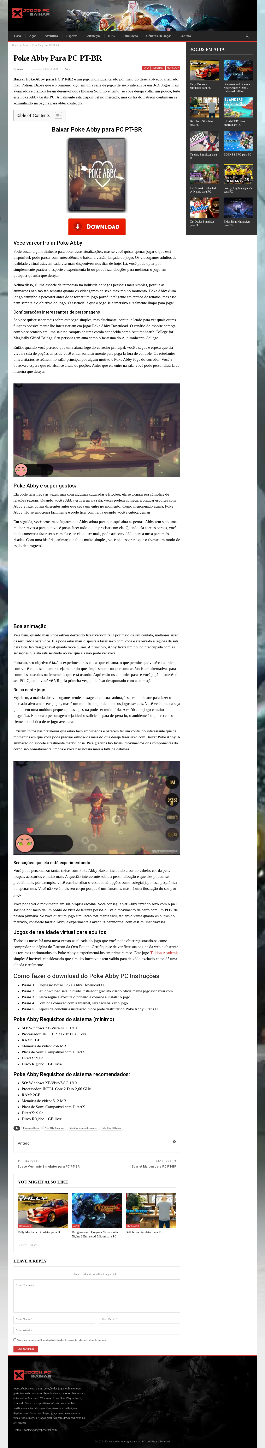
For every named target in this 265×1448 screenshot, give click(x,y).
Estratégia (93, 36)
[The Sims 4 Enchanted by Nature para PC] (204, 174)
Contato (185, 36)
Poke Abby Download (54, 1128)
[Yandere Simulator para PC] (204, 141)
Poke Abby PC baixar (111, 1128)
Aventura (51, 36)
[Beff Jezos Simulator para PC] (151, 1210)
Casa (17, 36)
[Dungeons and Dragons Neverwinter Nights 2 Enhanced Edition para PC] (97, 1210)
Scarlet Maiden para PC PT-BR (154, 1166)
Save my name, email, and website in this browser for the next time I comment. (62, 1340)
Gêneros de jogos (158, 36)
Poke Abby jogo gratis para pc (83, 1128)
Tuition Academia (164, 953)
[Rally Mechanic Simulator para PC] (43, 1210)
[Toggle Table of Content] (56, 115)
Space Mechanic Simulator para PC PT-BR (49, 1166)
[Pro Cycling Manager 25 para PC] (238, 174)
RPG (111, 36)
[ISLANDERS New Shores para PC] (238, 107)
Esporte (71, 36)
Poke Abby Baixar (31, 1128)
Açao (32, 36)
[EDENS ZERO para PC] (238, 141)
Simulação (130, 36)
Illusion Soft (91, 91)
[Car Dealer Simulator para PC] (204, 208)
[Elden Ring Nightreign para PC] (238, 208)
